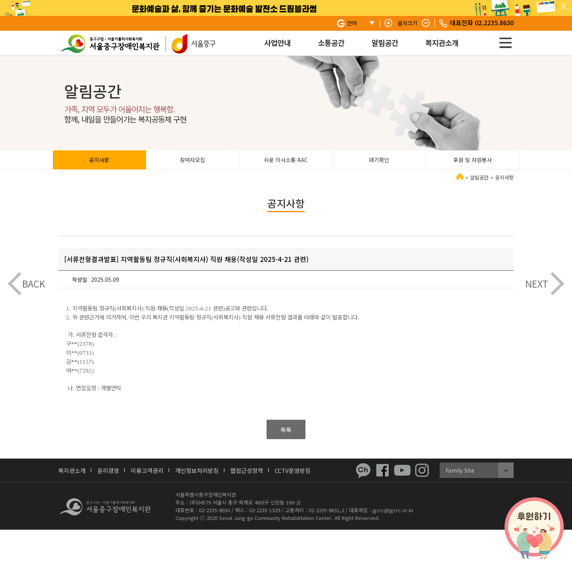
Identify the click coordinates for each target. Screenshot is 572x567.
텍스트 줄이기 (426, 23)
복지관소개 (441, 42)
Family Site (460, 470)
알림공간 (385, 42)
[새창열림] (363, 470)
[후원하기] (534, 528)
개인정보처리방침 (197, 470)
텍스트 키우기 (388, 23)
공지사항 (99, 160)
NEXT (536, 283)
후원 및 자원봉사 (472, 160)
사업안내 (277, 42)
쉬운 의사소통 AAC (286, 160)
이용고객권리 (147, 470)
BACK (33, 283)
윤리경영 (108, 470)
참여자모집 (192, 160)
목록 (286, 430)
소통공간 (331, 42)
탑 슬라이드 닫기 (563, 7)
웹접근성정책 (246, 470)
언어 (352, 23)
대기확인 (379, 160)
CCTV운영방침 (293, 470)
